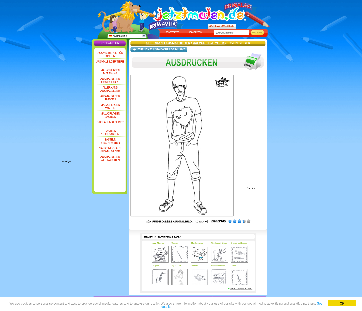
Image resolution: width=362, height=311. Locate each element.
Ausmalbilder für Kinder (110, 54)
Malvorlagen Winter (110, 106)
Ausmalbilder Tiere (110, 61)
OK (342, 303)
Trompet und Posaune (239, 243)
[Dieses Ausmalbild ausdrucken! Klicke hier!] (198, 73)
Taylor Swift (176, 266)
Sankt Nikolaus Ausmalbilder (110, 150)
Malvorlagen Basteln (110, 115)
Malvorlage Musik (209, 43)
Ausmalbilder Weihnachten (110, 158)
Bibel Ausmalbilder (110, 122)
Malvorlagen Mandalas (110, 72)
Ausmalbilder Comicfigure (110, 80)
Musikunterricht (197, 243)
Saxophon (155, 266)
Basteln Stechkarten (110, 141)
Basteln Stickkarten (110, 132)
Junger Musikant (158, 243)
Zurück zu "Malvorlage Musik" (161, 49)
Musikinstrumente (218, 266)
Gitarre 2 (234, 266)
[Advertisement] (77, 103)
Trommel (194, 266)
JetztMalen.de (119, 35)
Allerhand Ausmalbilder (110, 89)
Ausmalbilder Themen (110, 98)
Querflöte (174, 243)
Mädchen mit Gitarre (219, 243)
